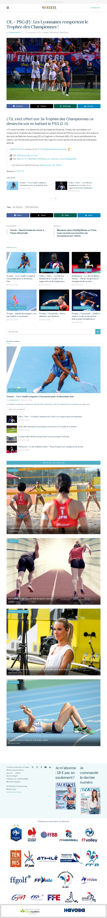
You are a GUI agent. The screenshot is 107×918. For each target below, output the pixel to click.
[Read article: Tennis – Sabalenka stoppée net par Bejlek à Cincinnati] (22, 300)
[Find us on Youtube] (45, 767)
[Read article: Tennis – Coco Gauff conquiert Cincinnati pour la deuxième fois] (12, 185)
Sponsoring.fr (12, 776)
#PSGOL (41, 158)
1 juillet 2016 (15, 743)
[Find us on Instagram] (37, 767)
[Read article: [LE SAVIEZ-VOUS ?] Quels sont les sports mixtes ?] (53, 571)
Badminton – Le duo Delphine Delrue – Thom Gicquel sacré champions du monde (86, 279)
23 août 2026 (78, 285)
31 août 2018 (14, 602)
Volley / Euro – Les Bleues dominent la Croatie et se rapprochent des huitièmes (80, 185)
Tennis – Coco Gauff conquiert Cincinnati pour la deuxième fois (33, 183)
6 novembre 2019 (16, 531)
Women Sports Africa (15, 770)
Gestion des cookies (14, 792)
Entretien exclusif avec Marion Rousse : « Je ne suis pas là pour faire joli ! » (40, 669)
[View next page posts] (56, 198)
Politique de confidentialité (17, 779)
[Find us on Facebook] (41, 767)
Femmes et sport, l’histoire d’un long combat (28, 740)
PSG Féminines (31, 207)
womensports (15, 32)
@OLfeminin (17, 149)
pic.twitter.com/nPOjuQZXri (61, 158)
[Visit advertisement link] (53, 911)
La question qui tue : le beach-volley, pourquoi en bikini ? (33, 528)
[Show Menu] (8, 8)
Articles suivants (18, 409)
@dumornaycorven (27, 155)
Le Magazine (94, 7)
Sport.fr (10, 773)
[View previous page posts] (51, 198)
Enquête (13, 470)
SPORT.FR (19, 171)
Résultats (64, 32)
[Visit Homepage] (49, 7)
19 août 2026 (45, 319)
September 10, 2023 (50, 165)
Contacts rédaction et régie (18, 767)
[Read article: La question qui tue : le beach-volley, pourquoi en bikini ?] (53, 500)
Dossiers (13, 682)
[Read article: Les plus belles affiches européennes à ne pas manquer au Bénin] (12, 439)
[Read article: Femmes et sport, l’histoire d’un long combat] (53, 712)
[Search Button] (97, 331)
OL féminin (17, 207)
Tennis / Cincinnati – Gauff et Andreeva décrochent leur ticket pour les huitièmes (86, 316)
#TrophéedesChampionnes (52, 149)
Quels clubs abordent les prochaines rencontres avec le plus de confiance (47, 427)
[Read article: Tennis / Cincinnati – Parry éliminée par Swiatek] (54, 300)
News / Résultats (51, 32)
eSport (18, 773)
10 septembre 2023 (33, 32)
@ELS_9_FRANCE (27, 158)
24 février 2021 (15, 672)
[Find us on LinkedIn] (50, 767)
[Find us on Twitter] (33, 767)
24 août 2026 (26, 188)
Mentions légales (13, 782)
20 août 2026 (13, 319)
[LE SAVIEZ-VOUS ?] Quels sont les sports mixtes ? (31, 599)
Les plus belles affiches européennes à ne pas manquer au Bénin (43, 437)
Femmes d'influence (18, 611)
